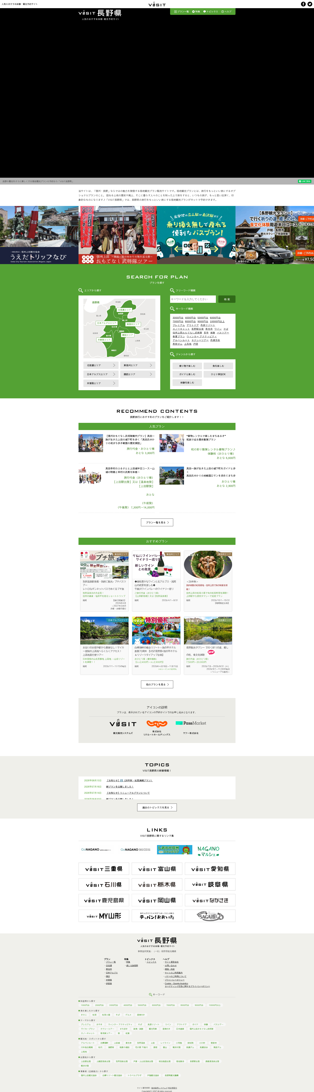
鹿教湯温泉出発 (212, 1061)
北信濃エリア (124, 309)
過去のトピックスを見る (155, 807)
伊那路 (109, 983)
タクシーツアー (200, 340)
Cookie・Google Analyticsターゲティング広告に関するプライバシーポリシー (187, 984)
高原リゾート (208, 325)
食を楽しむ (218, 365)
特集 (197, 11)
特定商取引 (172, 1088)
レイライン (165, 1043)
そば (225, 329)
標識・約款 (170, 969)
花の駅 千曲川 (141, 1047)
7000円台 (178, 321)
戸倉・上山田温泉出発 (143, 1061)
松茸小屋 (106, 1014)
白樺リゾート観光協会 (112, 1075)
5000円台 (203, 317)
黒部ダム (178, 344)
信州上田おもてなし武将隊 (187, 332)
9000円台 (203, 321)
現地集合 (180, 1061)
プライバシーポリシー (174, 980)
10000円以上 (217, 321)
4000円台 (190, 317)
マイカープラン (88, 1028)
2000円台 (99, 1005)
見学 (206, 332)
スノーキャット (181, 329)
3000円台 (178, 317)
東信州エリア (133, 324)
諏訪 (108, 976)
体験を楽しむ (187, 382)
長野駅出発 (198, 329)
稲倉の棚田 (125, 1047)
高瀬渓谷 (215, 340)
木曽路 (109, 980)
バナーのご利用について (175, 976)
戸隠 (195, 344)
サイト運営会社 (172, 962)
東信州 (109, 969)
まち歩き (124, 1028)
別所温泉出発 (122, 1061)
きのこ (84, 1014)
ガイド (195, 1024)
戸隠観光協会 (153, 1075)
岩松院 (190, 1043)
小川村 (202, 1043)
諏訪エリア (127, 335)
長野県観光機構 (171, 1075)
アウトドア (193, 325)
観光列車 (153, 1028)
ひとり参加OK (218, 374)
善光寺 (209, 329)
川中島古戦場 (87, 1047)
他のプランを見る (156, 684)
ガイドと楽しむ (187, 374)
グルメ (128, 1014)
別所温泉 (141, 1043)
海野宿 (111, 1047)
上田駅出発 (86, 1061)
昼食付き (141, 1014)
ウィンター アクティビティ (202, 336)
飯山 (165, 1047)
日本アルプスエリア (106, 323)
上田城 (117, 1043)
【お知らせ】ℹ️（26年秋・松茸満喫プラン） (129, 780)
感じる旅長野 (132, 965)
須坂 (155, 1047)
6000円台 (215, 317)
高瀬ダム (190, 1047)
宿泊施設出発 (165, 1061)
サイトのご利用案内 (174, 973)
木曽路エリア (104, 339)
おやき (99, 1024)
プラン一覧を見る (156, 522)
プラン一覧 (183, 11)
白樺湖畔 (104, 1043)
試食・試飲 (138, 1028)
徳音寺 (214, 1043)
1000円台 (85, 1005)
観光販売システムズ (159, 1088)
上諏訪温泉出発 (103, 1061)
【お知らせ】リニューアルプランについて (128, 792)
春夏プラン (179, 336)
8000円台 (190, 321)
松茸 (94, 1014)
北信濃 (109, 965)
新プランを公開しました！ (120, 786)
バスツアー (223, 332)
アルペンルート (181, 340)
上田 (153, 1043)
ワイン (218, 329)
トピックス (212, 11)
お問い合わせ (171, 965)
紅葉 (128, 1033)
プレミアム (179, 325)
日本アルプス (112, 973)
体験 (212, 332)
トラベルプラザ (134, 1075)
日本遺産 (180, 1028)
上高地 (188, 344)
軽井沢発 (177, 1047)
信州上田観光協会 (89, 1075)
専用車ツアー (106, 1033)
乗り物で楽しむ (187, 365)
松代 (100, 1047)
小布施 (179, 1043)
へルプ (228, 11)
